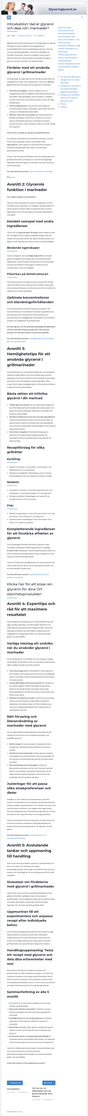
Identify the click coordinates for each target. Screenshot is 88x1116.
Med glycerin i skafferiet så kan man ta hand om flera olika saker (70, 98)
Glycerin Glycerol (24, 36)
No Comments (39, 36)
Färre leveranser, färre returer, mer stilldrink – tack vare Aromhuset (69, 39)
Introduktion (14, 1003)
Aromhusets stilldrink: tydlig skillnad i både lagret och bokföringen (69, 48)
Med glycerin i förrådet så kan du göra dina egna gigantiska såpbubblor (70, 89)
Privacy (63, 104)
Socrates (19, 1112)
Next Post (48, 1083)
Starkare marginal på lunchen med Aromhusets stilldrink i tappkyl (69, 66)
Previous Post (15, 1083)
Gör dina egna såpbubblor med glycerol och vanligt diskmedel (70, 80)
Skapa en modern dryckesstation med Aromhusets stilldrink (66, 30)
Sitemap (63, 107)
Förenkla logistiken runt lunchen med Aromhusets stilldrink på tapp (68, 57)
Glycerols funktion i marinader (41, 171)
